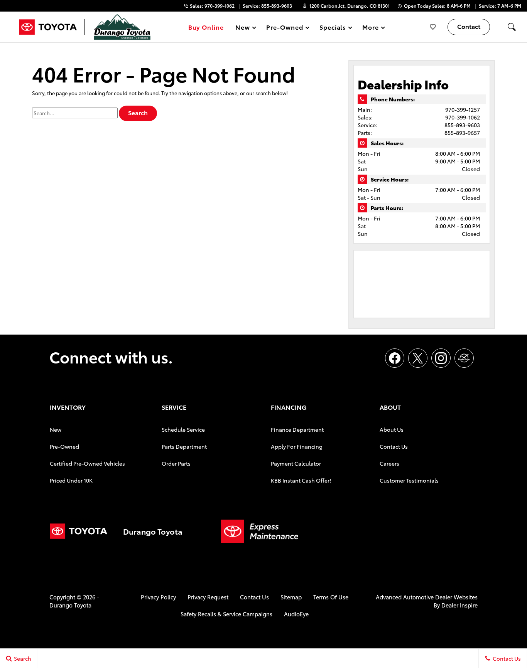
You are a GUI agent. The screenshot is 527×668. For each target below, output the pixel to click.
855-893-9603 (462, 125)
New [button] (244, 28)
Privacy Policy (158, 597)
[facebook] (394, 358)
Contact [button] (468, 26)
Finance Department (297, 429)
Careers (389, 463)
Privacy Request (207, 597)
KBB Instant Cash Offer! (301, 480)
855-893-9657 (462, 132)
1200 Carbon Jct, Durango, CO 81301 (349, 5)
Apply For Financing (297, 446)
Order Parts (176, 463)
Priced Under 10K (71, 480)
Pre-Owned (64, 446)
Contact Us (394, 446)
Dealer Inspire (459, 605)
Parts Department (184, 446)
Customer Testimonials (409, 480)
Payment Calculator (296, 463)
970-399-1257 (462, 109)
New (55, 429)
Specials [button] (332, 28)
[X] (417, 358)
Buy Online (206, 26)
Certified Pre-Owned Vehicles (87, 463)
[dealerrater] (464, 358)
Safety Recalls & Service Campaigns (226, 614)
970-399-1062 (462, 117)
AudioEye (296, 614)
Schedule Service (183, 429)
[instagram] (441, 358)
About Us (392, 429)
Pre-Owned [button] (284, 28)
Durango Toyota (70, 605)
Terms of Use (330, 597)
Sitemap (291, 597)
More (371, 28)
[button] (511, 27)
